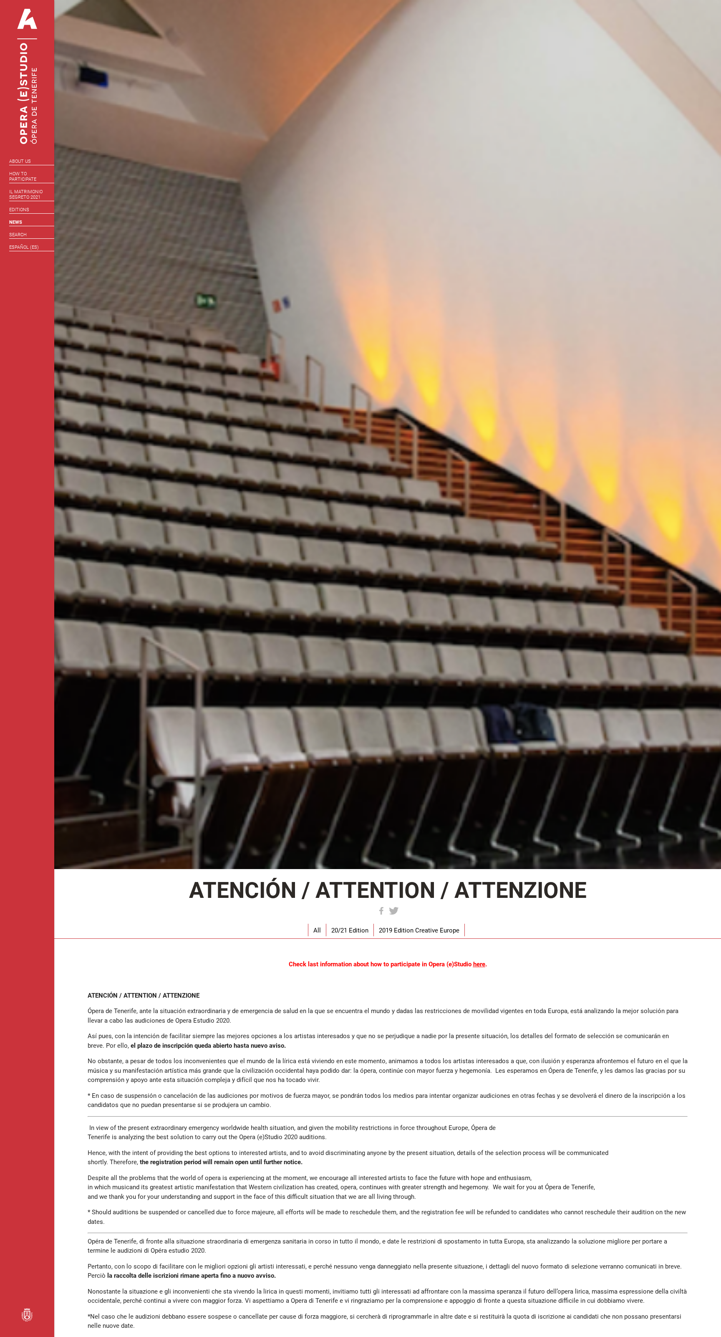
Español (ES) (24, 247)
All (317, 930)
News (15, 222)
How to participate (22, 176)
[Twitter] (393, 910)
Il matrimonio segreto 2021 (26, 194)
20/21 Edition (349, 930)
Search (18, 235)
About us (20, 161)
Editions (19, 209)
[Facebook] (381, 910)
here (479, 964)
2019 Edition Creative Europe (419, 930)
